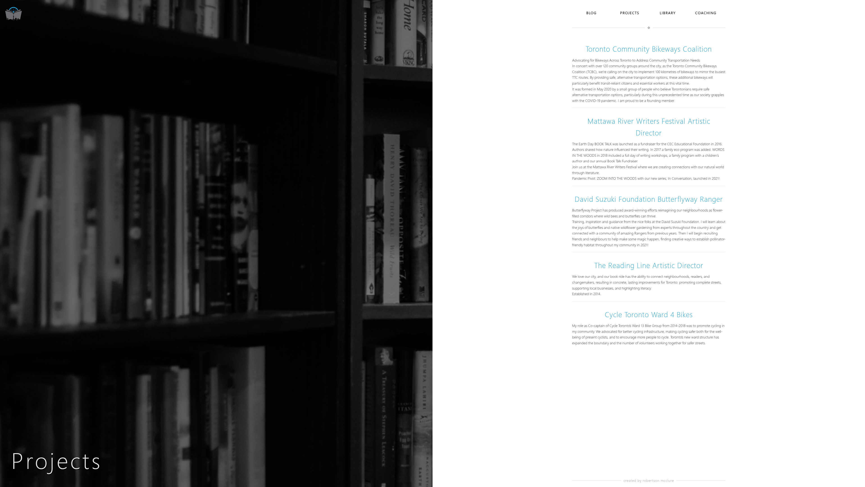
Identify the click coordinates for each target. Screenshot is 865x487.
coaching (706, 12)
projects (629, 12)
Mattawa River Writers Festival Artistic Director (648, 127)
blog (591, 12)
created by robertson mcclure (649, 480)
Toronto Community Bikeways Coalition (649, 49)
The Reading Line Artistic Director (648, 265)
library (668, 12)
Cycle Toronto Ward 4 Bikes (649, 314)
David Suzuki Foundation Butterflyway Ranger (649, 199)
